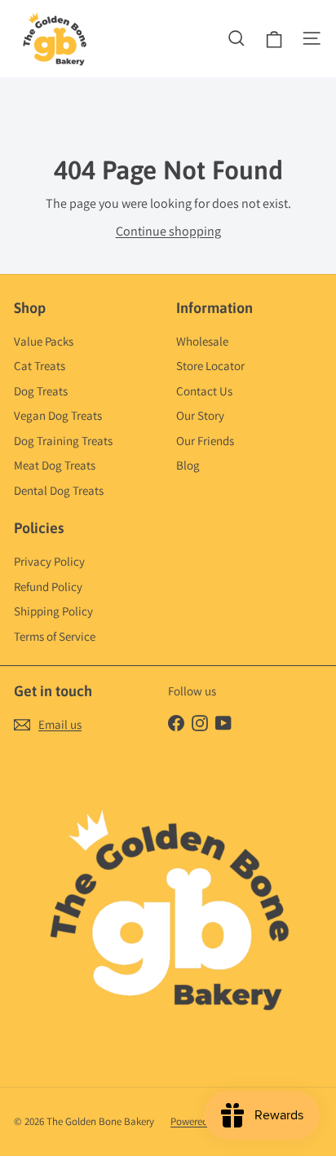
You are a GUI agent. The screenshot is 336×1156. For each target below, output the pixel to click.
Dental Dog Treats (59, 490)
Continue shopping (168, 231)
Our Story (200, 415)
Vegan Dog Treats (58, 415)
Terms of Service (54, 636)
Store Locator (210, 365)
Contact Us (204, 391)
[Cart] (274, 38)
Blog (188, 465)
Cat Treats (39, 365)
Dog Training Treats (63, 440)
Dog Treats (41, 391)
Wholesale (202, 341)
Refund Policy (48, 586)
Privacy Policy (49, 561)
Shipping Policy (53, 611)
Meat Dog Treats (54, 465)
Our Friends (205, 440)
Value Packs (43, 341)
